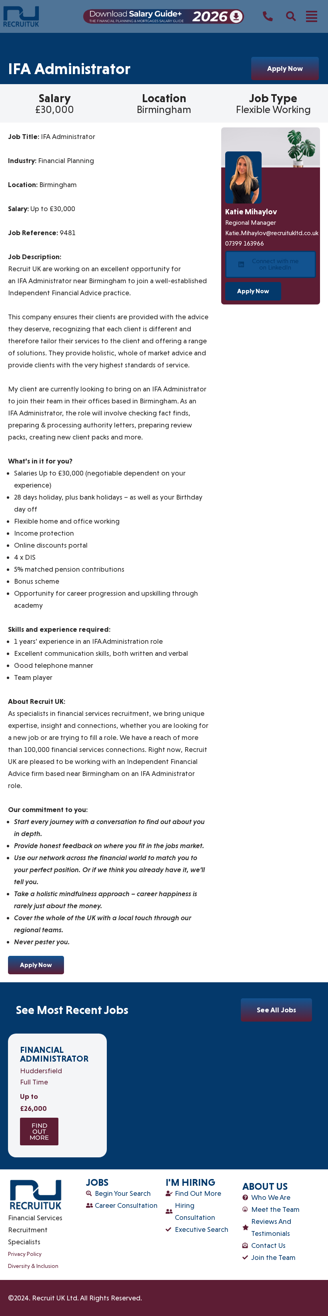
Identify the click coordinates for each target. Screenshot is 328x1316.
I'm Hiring (190, 1182)
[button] (311, 16)
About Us (265, 1186)
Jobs (97, 1182)
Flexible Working (273, 109)
